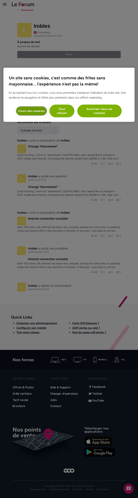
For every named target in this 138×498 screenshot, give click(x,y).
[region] (69, 95)
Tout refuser (62, 111)
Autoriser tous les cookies (99, 111)
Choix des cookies (31, 111)
